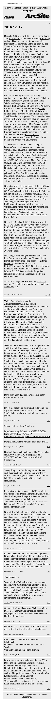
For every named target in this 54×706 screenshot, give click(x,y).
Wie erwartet (14, 38)
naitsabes (6, 548)
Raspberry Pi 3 (11, 54)
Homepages (27, 10)
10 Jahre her (25, 186)
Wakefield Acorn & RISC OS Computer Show (26, 226)
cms (5, 294)
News (8, 8)
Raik (5, 655)
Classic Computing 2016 (15, 235)
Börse (25, 8)
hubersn (6, 465)
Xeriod (12, 116)
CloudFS (29, 111)
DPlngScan (44, 106)
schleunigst (9, 286)
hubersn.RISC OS (12, 271)
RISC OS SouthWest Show (16, 224)
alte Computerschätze (14, 240)
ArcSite (9, 694)
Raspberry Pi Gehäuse (22, 83)
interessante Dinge (35, 212)
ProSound (16, 106)
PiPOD (15, 88)
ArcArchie (42, 8)
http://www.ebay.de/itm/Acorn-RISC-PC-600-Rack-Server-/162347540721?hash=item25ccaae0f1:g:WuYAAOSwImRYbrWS (27, 434)
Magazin (16, 8)
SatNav (40, 111)
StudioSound (28, 106)
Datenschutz (17, 3)
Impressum (7, 3)
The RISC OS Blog (30, 266)
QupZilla (8, 163)
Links (33, 8)
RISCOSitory (10, 266)
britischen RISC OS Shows (26, 248)
